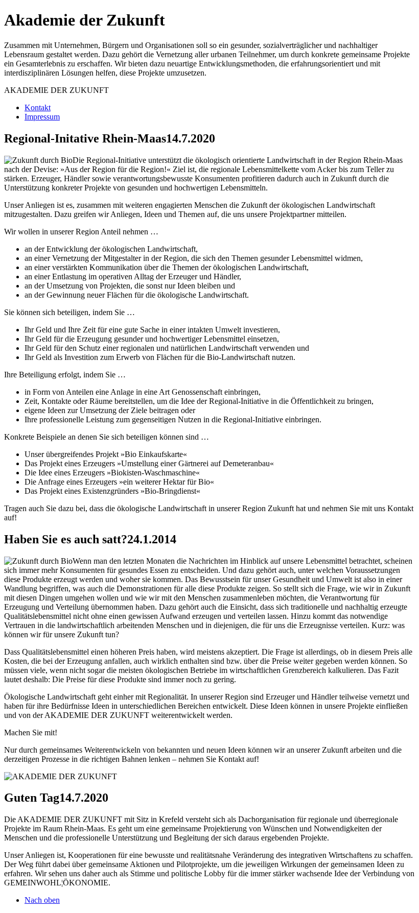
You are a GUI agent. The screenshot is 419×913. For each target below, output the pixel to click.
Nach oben (42, 900)
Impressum (42, 116)
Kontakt (38, 107)
